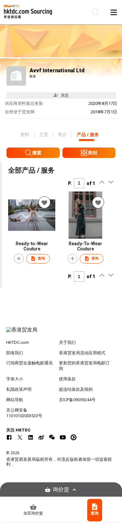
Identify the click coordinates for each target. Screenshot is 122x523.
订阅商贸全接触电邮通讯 (29, 362)
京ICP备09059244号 (77, 399)
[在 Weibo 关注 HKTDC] (41, 437)
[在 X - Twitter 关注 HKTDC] (20, 437)
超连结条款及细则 (76, 389)
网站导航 (14, 399)
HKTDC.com (17, 342)
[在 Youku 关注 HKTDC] (73, 437)
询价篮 (61, 490)
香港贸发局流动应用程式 (82, 352)
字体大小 (14, 378)
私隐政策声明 (19, 389)
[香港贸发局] (61, 333)
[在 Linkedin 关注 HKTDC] (31, 437)
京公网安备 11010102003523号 (24, 413)
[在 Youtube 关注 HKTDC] (63, 437)
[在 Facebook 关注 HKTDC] (9, 437)
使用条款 (67, 378)
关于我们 (67, 342)
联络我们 (14, 352)
